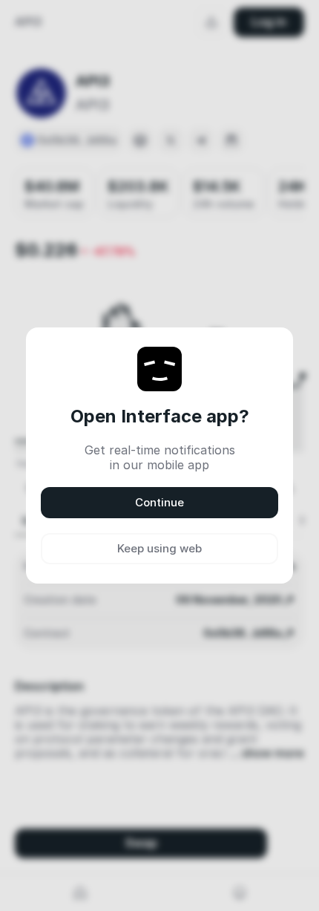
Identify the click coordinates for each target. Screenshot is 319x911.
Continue (159, 502)
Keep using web (159, 548)
